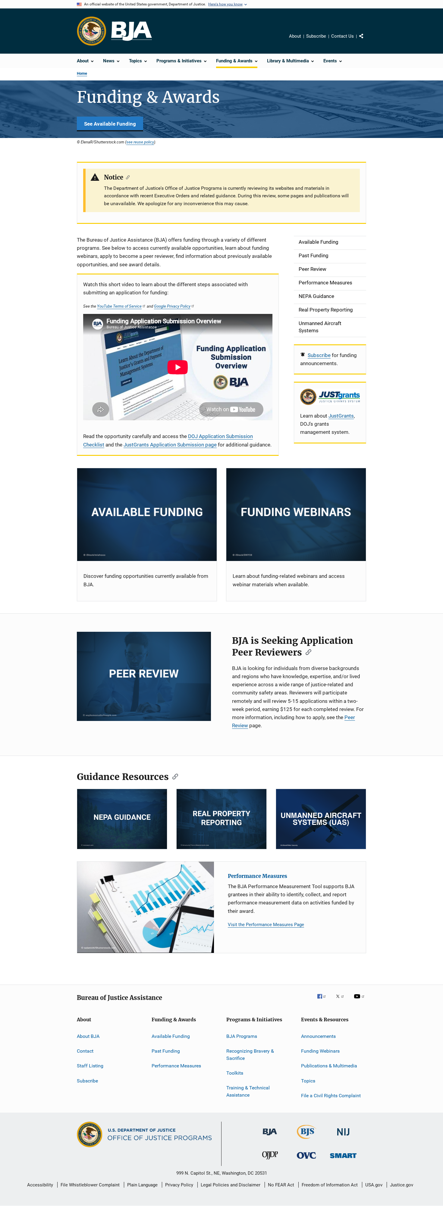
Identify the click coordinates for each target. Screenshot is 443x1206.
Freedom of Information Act (330, 1185)
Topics (308, 1081)
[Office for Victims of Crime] (306, 1159)
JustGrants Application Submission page (170, 445)
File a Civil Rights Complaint (331, 1095)
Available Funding (171, 1036)
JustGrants (341, 416)
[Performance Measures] (145, 907)
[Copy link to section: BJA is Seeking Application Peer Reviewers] (306, 651)
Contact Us (342, 36)
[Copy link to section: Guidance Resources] (173, 776)
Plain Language (142, 1185)
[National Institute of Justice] (343, 1136)
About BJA (88, 1036)
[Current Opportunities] (147, 514)
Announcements (318, 1036)
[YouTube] (360, 1000)
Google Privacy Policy (172, 306)
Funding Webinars (320, 1051)
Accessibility (40, 1185)
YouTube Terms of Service (119, 306)
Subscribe (316, 36)
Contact (85, 1051)
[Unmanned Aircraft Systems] (321, 819)
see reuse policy (140, 142)
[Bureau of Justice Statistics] (306, 1140)
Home (82, 73)
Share (366, 40)
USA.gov (373, 1185)
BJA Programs (241, 1036)
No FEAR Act (281, 1185)
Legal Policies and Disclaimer (230, 1185)
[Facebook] (324, 1000)
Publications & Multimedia (329, 1066)
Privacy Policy (179, 1185)
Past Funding (166, 1051)
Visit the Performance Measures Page (266, 924)
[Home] (131, 31)
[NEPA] (122, 819)
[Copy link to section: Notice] (126, 177)
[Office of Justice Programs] (91, 31)
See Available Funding (110, 124)
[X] (342, 1000)
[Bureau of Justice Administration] (270, 1136)
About (295, 36)
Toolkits (234, 1073)
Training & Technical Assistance (248, 1091)
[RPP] (221, 819)
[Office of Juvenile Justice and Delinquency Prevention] (270, 1160)
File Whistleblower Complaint (90, 1185)
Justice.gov (401, 1185)
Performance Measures (257, 876)
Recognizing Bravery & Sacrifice (250, 1054)
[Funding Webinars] (296, 514)
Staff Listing (90, 1066)
